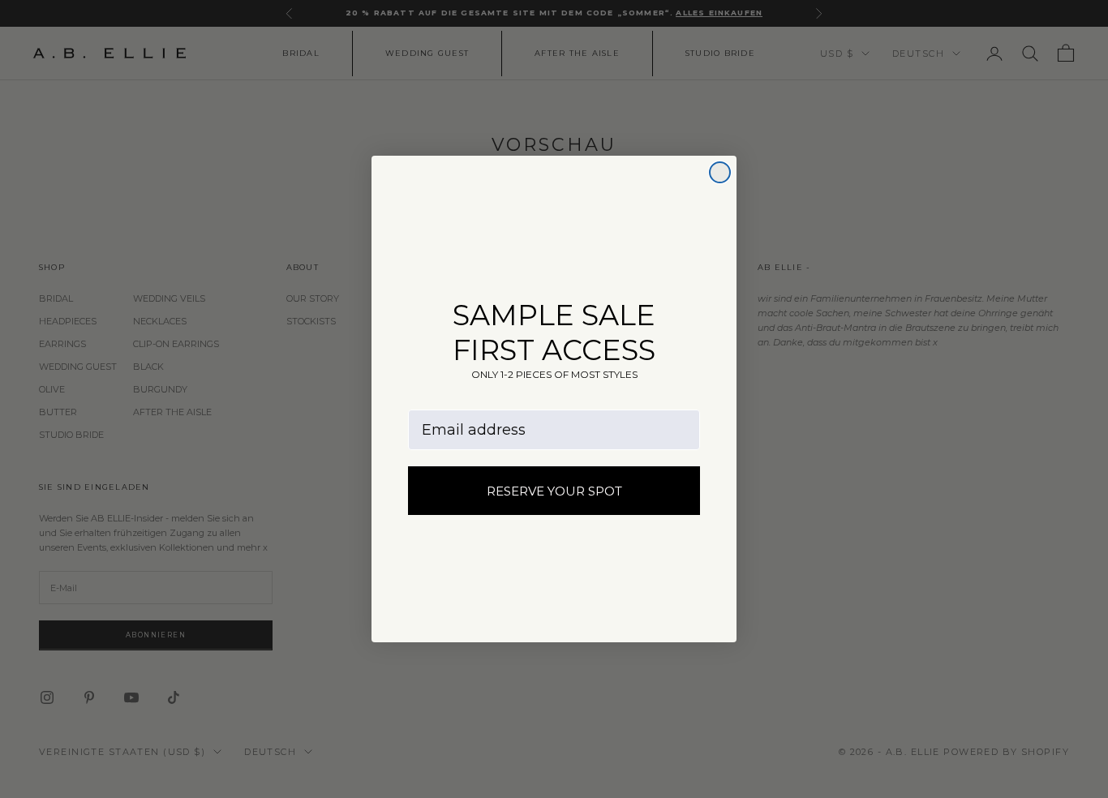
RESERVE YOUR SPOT (554, 491)
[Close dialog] (720, 172)
